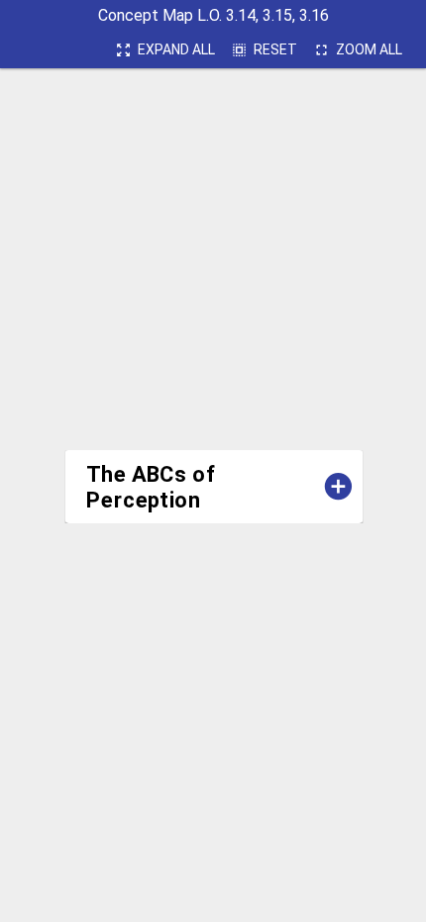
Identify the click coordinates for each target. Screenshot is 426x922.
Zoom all (357, 50)
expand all (165, 50)
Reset (264, 50)
